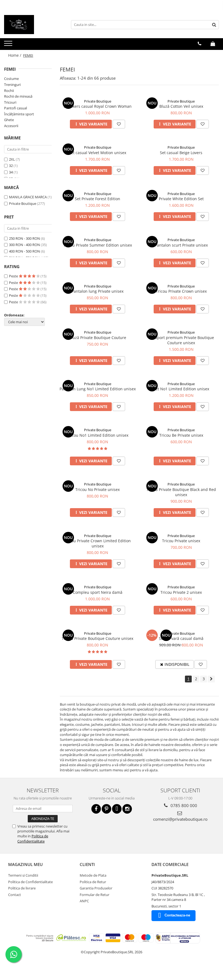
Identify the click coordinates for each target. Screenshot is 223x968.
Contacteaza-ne (177, 915)
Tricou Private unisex (181, 540)
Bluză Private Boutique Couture (97, 337)
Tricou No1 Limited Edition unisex (97, 435)
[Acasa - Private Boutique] (31, 24)
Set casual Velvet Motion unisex (97, 152)
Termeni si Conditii (23, 875)
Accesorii (11, 125)
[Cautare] (214, 24)
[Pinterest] (106, 809)
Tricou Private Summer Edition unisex (97, 245)
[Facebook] (96, 809)
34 (11, 172)
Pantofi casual (15, 108)
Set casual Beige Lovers (181, 152)
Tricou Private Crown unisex (181, 291)
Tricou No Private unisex (97, 489)
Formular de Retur (94, 894)
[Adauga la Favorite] (119, 124)
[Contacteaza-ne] (199, 43)
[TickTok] (117, 809)
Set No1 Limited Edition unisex (181, 388)
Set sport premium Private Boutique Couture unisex (181, 340)
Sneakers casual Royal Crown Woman (98, 106)
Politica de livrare (22, 888)
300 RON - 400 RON (24, 244)
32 (11, 165)
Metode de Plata (93, 875)
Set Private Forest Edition (97, 198)
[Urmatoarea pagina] (211, 679)
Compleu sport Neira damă (97, 592)
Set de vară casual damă (181, 638)
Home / (15, 55)
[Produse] (9, 45)
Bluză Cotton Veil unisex (181, 106)
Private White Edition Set (181, 198)
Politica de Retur (93, 881)
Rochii (9, 90)
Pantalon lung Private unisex (97, 291)
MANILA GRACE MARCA (28, 196)
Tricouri (10, 102)
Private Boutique (22, 203)
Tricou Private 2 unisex (181, 592)
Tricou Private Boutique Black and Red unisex (181, 492)
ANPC (84, 900)
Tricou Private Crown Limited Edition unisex (97, 543)
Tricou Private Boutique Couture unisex (97, 638)
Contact (14, 894)
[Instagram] (127, 809)
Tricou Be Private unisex (181, 435)
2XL (12, 159)
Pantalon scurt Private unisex (181, 245)
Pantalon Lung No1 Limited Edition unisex (98, 388)
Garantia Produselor (96, 888)
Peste (14, 276)
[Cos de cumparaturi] (213, 43)
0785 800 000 (183, 805)
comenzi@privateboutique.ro (180, 819)
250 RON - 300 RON (24, 238)
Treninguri (12, 84)
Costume (11, 78)
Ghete (9, 119)
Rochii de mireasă (18, 96)
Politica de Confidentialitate (32, 838)
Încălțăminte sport (19, 114)
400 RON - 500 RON (24, 251)
